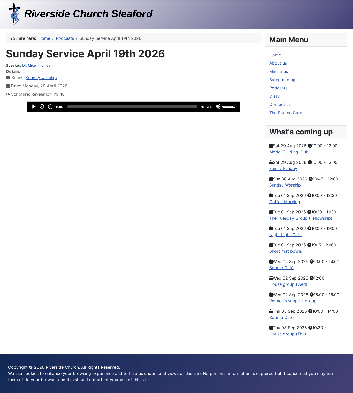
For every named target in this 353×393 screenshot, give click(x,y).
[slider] (132, 106)
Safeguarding (282, 79)
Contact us (280, 104)
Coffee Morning (284, 201)
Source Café (281, 267)
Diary (274, 96)
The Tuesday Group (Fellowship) (300, 218)
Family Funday (283, 168)
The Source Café (285, 112)
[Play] (33, 106)
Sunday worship (41, 77)
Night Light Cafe (285, 234)
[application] (133, 107)
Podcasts (278, 87)
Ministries (278, 71)
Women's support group (293, 300)
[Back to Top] (344, 383)
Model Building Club (289, 152)
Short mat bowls (285, 251)
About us (278, 63)
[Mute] (218, 106)
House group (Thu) (287, 333)
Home (275, 54)
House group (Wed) (288, 284)
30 (42, 106)
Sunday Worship (285, 185)
